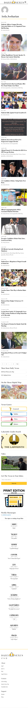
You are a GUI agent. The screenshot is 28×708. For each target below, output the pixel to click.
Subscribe (14, 483)
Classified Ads (4, 687)
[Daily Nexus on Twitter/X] (4, 658)
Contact (3, 678)
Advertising (4, 681)
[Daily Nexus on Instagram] (6, 658)
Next (17, 364)
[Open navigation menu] (25, 2)
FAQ (2, 671)
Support (3, 691)
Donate (2, 694)
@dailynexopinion (7, 515)
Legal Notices (4, 674)
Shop (2, 697)
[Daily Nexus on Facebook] (2, 658)
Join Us (2, 668)
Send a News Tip (5, 684)
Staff (2, 666)
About (3, 663)
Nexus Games (6, 404)
